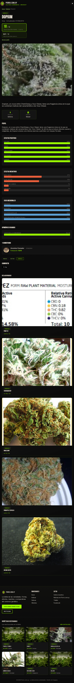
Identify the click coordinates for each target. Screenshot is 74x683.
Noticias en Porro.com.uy (61, 597)
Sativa (12, 258)
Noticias (7, 611)
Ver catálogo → (66, 624)
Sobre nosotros (59, 595)
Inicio (3, 9)
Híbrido (8, 9)
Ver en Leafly (5, 39)
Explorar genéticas (11, 606)
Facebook (57, 603)
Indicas (34, 597)
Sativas (34, 600)
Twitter (56, 600)
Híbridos (34, 603)
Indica (5, 258)
